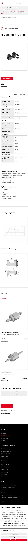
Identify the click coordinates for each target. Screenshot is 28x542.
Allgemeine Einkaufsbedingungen (9, 497)
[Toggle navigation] (25, 3)
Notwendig (5, 530)
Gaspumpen (4, 433)
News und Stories (5, 464)
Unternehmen (4, 460)
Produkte (3, 7)
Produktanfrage (7, 78)
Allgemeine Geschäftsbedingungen (9, 495)
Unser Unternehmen (6, 467)
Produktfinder (4, 438)
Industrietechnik (5, 456)
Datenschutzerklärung (9, 523)
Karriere (3, 477)
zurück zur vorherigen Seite (9, 17)
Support (3, 481)
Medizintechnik (4, 449)
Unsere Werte (4, 469)
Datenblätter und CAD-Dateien (8, 485)
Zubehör (3, 440)
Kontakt (3, 502)
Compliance (4, 474)
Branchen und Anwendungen (8, 445)
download (14, 394)
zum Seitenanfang (5, 413)
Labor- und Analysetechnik (7, 451)
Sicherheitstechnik (5, 453)
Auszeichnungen (5, 472)
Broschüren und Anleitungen (8, 487)
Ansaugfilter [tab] (4, 298)
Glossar (3, 492)
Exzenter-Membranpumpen (9, 10)
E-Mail (2, 84)
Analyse (12, 530)
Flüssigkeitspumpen (11, 7)
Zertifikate (3, 490)
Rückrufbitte (4, 86)
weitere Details (4, 341)
